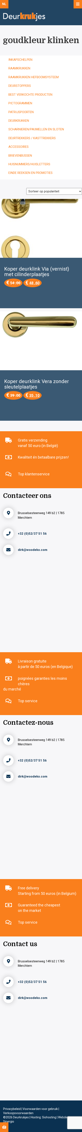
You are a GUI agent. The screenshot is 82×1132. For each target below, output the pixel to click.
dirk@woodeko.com (32, 550)
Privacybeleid (12, 1109)
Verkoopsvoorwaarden (18, 1113)
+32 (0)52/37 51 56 (32, 534)
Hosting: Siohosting (44, 1117)
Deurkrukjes (21, 1117)
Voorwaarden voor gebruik (40, 1109)
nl (4, 4)
